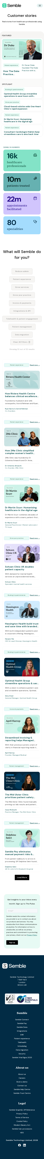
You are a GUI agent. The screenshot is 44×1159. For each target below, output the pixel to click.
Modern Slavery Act (22, 1125)
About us (22, 1074)
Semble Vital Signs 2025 (22, 1057)
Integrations (22, 1031)
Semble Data (22, 1027)
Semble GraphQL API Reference (22, 1110)
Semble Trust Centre (22, 1093)
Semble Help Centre (22, 1089)
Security (22, 1054)
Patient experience (22, 1038)
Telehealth (22, 1042)
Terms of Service (22, 1117)
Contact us (22, 1085)
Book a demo (22, 1082)
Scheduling (22, 1046)
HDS (22, 1132)
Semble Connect (22, 1019)
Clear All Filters (20, 342)
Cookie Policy (22, 1121)
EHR (22, 1035)
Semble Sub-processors (22, 1129)
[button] (40, 5)
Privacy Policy (22, 1114)
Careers (22, 1078)
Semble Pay (22, 1023)
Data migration (22, 1050)
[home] (11, 5)
